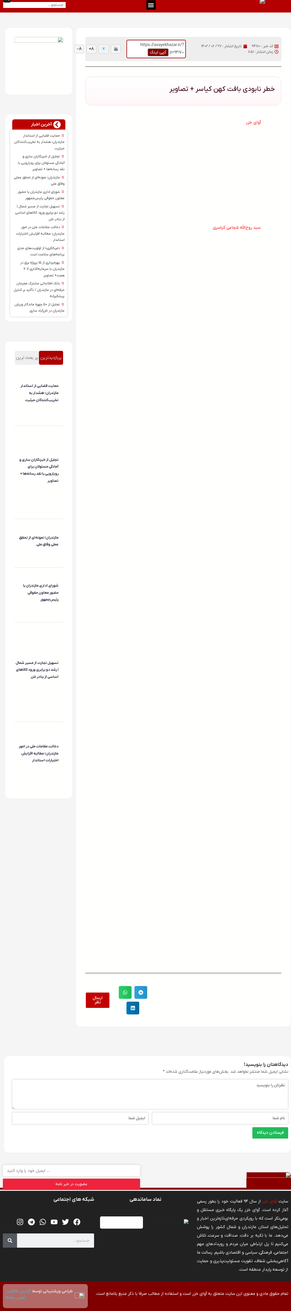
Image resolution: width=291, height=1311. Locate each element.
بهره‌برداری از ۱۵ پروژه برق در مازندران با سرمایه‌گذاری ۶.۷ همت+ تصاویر (42, 269)
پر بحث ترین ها (27, 360)
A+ (91, 49)
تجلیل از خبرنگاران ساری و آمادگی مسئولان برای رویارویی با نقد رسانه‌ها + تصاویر (41, 163)
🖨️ (115, 49)
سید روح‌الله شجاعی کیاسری (237, 227)
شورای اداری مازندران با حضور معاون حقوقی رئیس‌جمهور (41, 592)
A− (79, 49)
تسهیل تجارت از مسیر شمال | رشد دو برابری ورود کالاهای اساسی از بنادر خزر (40, 213)
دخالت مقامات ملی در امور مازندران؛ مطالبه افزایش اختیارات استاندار (40, 233)
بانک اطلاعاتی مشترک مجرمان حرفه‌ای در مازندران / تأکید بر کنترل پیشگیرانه (39, 290)
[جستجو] (10, 1240)
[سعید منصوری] (58, 409)
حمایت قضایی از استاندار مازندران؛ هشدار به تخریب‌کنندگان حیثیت (39, 142)
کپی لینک (158, 52)
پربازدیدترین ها (51, 360)
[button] (151, 5)
